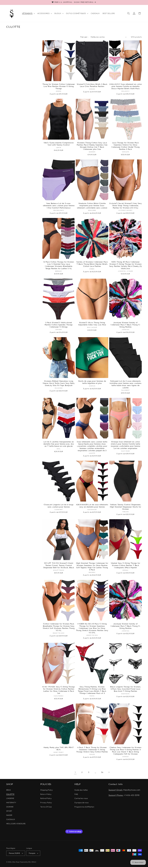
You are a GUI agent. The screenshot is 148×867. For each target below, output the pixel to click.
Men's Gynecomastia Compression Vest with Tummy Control (59, 144)
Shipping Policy (46, 790)
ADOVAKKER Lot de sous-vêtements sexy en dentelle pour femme (92, 506)
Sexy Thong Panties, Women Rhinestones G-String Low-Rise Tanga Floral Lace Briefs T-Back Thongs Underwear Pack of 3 (92, 690)
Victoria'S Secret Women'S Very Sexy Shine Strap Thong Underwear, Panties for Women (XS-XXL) (125, 205)
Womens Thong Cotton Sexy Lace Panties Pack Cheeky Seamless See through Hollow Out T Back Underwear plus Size (92, 146)
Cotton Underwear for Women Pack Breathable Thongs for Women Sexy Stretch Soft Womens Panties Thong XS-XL (59, 627)
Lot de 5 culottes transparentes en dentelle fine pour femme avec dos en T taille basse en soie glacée (58, 444)
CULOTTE (10, 794)
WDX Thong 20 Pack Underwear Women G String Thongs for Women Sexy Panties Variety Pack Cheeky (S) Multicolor (125, 265)
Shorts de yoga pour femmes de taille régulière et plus (92, 382)
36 (102, 772)
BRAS (8, 790)
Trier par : (84, 37)
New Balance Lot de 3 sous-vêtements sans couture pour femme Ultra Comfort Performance (58, 205)
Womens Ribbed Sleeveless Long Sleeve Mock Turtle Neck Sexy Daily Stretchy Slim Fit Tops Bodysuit (59, 383)
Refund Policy (46, 798)
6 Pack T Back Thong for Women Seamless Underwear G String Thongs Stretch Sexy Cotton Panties (92, 749)
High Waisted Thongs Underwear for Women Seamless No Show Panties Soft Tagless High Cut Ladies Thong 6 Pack (92, 566)
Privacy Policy (46, 802)
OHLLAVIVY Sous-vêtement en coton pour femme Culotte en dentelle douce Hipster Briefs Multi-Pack (125, 86)
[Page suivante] (109, 772)
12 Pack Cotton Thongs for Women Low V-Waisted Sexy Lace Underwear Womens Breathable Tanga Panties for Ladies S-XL (58, 265)
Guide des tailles (81, 790)
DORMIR (9, 807)
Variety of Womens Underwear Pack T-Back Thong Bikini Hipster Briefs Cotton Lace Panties (92, 264)
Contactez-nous (81, 798)
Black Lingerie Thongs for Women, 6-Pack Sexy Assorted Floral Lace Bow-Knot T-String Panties (125, 689)
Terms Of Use (46, 807)
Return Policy (45, 794)
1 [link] (75, 772)
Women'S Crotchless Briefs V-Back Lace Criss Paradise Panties (92, 85)
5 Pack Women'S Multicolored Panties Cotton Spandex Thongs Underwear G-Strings (59, 325)
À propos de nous (81, 802)
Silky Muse (15, 862)
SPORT (9, 811)
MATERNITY (11, 802)
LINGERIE (10, 798)
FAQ (76, 794)
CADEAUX (10, 819)
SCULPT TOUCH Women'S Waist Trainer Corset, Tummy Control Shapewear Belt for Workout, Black (58, 565)
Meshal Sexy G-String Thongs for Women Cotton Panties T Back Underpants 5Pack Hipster (125, 565)
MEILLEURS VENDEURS (16, 823)
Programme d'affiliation (84, 807)
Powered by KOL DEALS (28, 862)
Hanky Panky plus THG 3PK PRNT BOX (59, 748)
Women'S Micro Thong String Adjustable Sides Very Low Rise (92, 324)
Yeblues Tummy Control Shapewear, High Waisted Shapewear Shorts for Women (125, 507)
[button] (28, 13)
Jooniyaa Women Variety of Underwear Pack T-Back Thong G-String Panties (125, 325)
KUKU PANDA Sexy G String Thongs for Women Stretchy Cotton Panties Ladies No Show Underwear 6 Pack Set (58, 690)
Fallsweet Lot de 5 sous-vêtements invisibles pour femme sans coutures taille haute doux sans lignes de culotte (125, 384)
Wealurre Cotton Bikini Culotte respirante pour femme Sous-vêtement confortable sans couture (92, 205)
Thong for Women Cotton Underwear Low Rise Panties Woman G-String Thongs (58, 86)
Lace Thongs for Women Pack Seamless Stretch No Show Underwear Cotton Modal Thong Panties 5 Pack (125, 146)
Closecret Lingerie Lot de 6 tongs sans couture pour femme (58, 506)
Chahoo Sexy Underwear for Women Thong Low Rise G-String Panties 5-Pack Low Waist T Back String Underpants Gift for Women (125, 750)
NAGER (9, 815)
